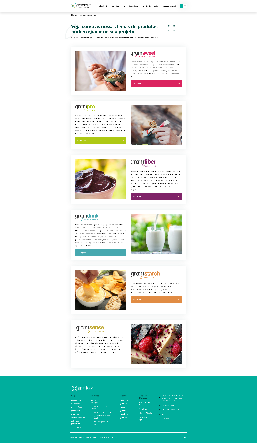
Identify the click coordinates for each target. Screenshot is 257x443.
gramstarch (75, 414)
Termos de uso (76, 427)
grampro (123, 407)
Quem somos (76, 404)
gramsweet (124, 404)
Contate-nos (76, 400)
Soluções (115, 6)
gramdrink (124, 414)
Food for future (77, 407)
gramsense (75, 411)
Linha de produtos (131, 6)
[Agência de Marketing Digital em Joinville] (185, 438)
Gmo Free (143, 409)
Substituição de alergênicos (101, 412)
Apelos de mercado (150, 6)
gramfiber (123, 411)
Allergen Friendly (145, 413)
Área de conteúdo (170, 6)
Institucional (102, 6)
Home (74, 15)
